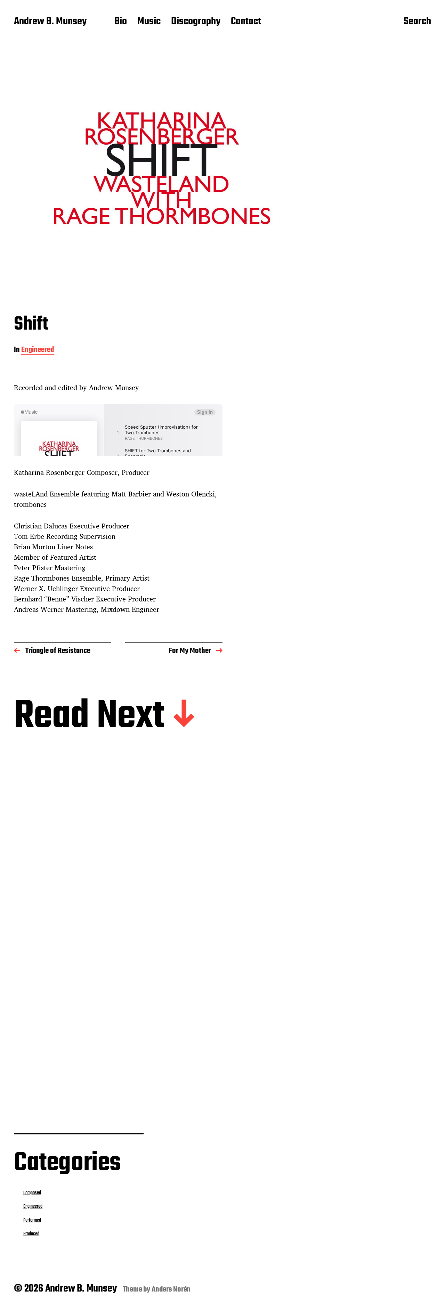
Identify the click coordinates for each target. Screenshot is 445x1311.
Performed (32, 1220)
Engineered (37, 350)
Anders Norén (171, 1289)
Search (417, 22)
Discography (195, 22)
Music (149, 22)
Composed (32, 1193)
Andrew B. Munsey (50, 22)
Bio (120, 22)
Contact (246, 22)
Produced (31, 1234)
